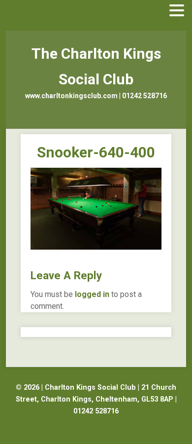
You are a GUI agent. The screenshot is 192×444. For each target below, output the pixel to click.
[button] (176, 11)
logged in (92, 294)
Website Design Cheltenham (96, 423)
